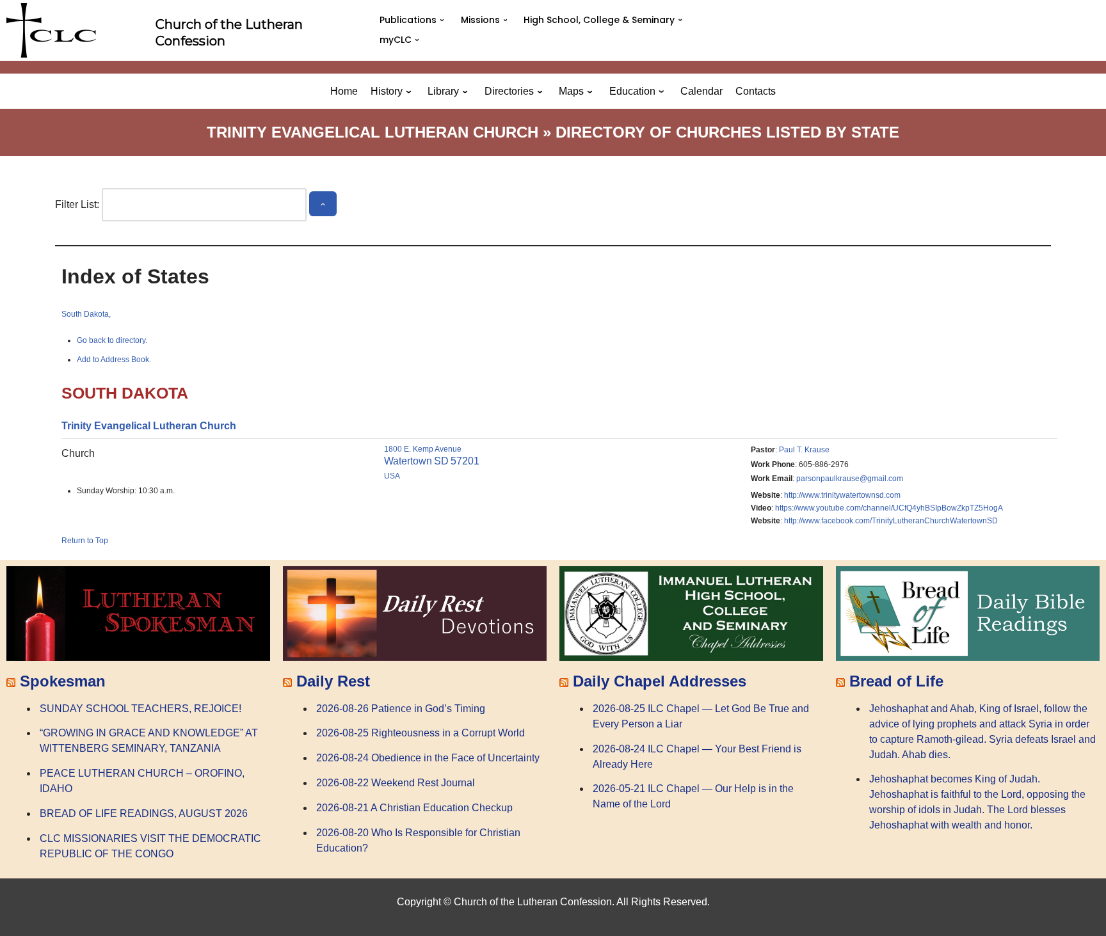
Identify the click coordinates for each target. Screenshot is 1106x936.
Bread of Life (896, 681)
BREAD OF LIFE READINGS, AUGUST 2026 (144, 813)
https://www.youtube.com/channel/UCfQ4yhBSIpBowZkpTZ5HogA (889, 508)
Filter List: (77, 204)
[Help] (322, 203)
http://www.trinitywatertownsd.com (842, 495)
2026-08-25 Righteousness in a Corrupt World (420, 732)
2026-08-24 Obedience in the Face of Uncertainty (428, 757)
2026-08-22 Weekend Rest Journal (395, 782)
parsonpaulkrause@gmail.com (849, 478)
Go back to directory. (112, 340)
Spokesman (63, 681)
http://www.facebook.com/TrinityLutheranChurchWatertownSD (891, 520)
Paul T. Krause (804, 449)
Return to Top (84, 540)
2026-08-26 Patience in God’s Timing (400, 708)
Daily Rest (333, 681)
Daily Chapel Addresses (659, 681)
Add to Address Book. (114, 359)
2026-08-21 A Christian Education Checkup (414, 807)
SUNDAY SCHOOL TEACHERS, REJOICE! (140, 708)
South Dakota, (86, 314)
